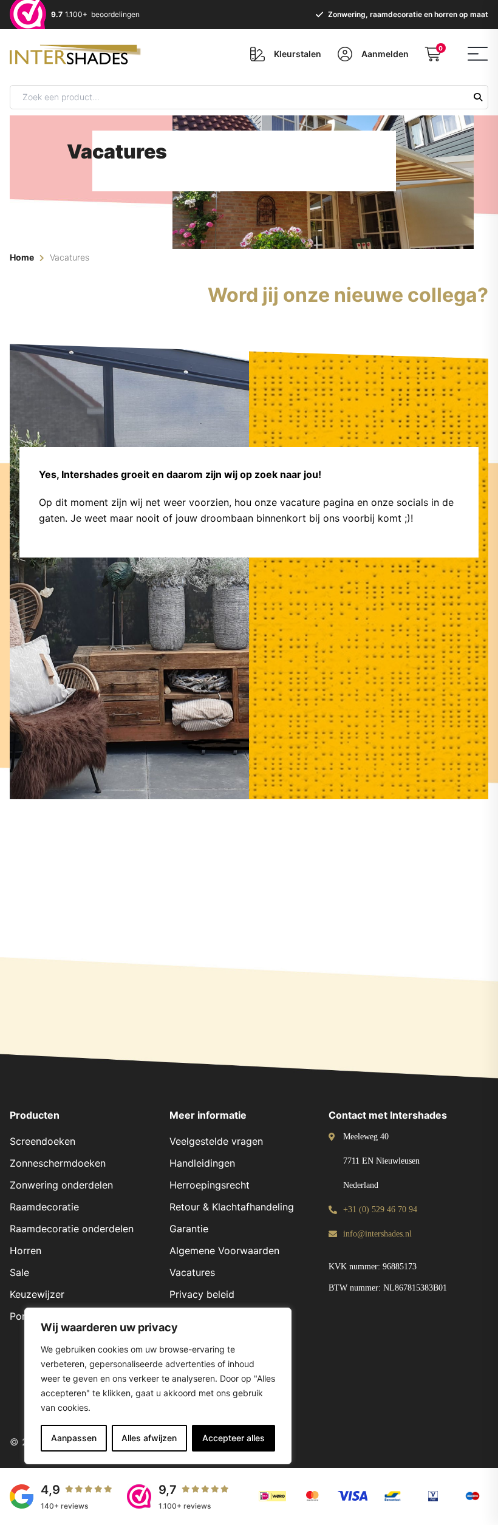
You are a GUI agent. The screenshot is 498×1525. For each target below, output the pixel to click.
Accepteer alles (233, 1438)
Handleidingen (202, 1163)
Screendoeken (42, 1141)
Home (22, 257)
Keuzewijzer (37, 1294)
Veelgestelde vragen (216, 1141)
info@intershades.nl (377, 1233)
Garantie (188, 1229)
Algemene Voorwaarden (224, 1250)
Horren (25, 1250)
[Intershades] (79, 51)
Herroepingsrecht (209, 1185)
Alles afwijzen (149, 1438)
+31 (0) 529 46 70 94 (380, 1209)
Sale (19, 1272)
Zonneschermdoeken (58, 1163)
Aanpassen (74, 1438)
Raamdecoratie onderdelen (72, 1229)
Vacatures (192, 1272)
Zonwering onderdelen (61, 1185)
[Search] (478, 97)
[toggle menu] (477, 53)
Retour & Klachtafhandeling (231, 1207)
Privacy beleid (201, 1294)
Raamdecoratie (44, 1207)
